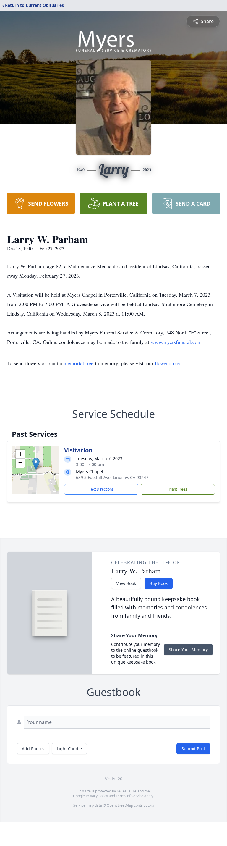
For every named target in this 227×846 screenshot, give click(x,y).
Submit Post (193, 748)
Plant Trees (178, 489)
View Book (126, 583)
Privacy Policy (97, 795)
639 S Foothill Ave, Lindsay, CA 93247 (112, 477)
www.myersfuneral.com (176, 341)
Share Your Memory (188, 649)
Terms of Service (129, 795)
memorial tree (78, 363)
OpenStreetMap (120, 805)
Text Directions (101, 489)
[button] (36, 464)
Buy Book (159, 583)
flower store (167, 363)
